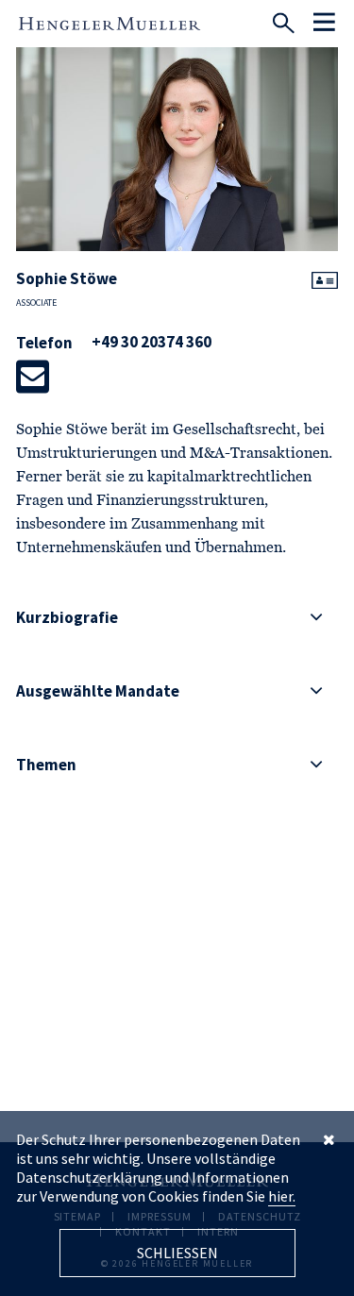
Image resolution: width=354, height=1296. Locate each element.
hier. (281, 1196)
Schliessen (177, 1252)
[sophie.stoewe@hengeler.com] (32, 377)
